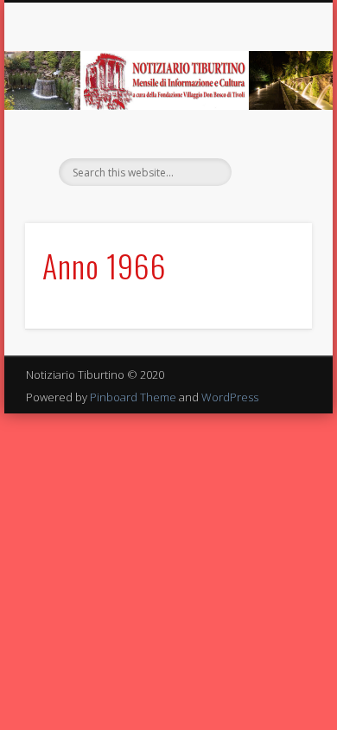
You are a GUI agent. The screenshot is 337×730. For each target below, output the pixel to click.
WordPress (229, 397)
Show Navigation (269, 155)
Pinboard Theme (133, 397)
